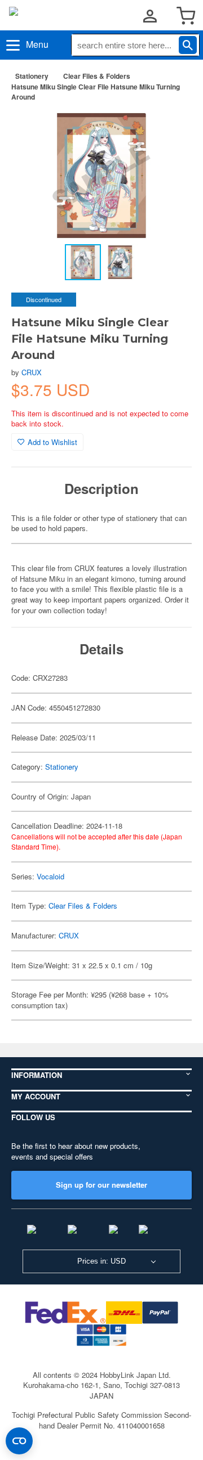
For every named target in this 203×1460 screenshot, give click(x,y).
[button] (171, 128)
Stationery (31, 76)
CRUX (31, 372)
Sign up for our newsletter (101, 1184)
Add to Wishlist (52, 442)
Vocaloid (50, 876)
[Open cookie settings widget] (19, 1440)
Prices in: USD (101, 1261)
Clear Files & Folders (96, 76)
